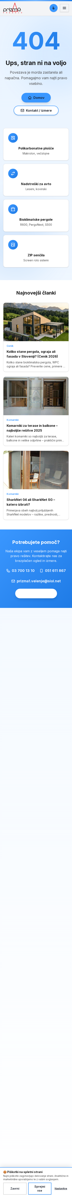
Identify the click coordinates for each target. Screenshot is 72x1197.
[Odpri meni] (64, 8)
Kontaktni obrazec (36, 593)
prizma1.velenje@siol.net (39, 581)
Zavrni (14, 1188)
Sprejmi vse (39, 1188)
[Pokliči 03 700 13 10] (54, 8)
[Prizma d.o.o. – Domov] (13, 8)
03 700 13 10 (23, 570)
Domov (38, 98)
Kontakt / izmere (39, 110)
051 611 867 (55, 570)
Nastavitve (61, 1188)
